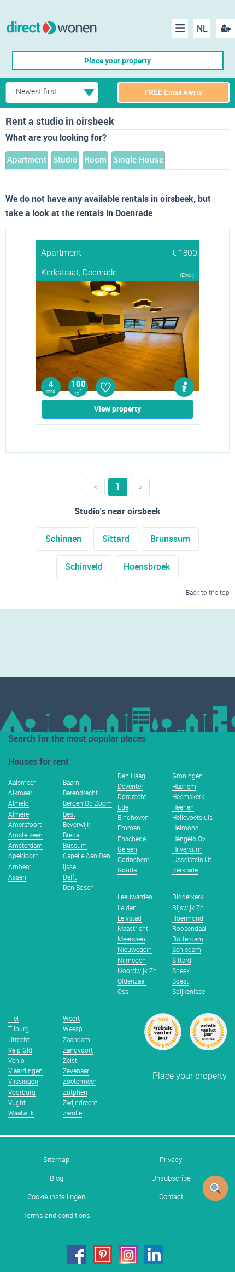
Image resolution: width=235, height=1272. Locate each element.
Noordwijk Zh (137, 970)
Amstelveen (25, 834)
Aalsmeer (22, 782)
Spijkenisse (188, 991)
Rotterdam (187, 938)
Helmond (185, 827)
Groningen (187, 775)
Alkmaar (20, 792)
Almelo (18, 803)
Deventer (130, 786)
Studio (65, 159)
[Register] (225, 28)
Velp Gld (20, 1049)
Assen (17, 876)
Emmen (129, 827)
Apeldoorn (23, 855)
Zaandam (76, 1039)
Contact (171, 1196)
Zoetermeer (79, 1081)
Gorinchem (134, 859)
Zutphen (75, 1092)
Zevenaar (76, 1070)
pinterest (102, 1254)
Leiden (127, 907)
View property (117, 408)
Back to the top (208, 592)
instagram (128, 1254)
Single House (138, 159)
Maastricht (133, 928)
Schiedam (186, 949)
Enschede (132, 838)
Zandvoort (78, 1049)
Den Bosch (78, 887)
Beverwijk (76, 824)
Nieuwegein (135, 949)
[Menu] (180, 28)
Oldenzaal (132, 980)
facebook (76, 1254)
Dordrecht (132, 796)
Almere (18, 814)
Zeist (70, 1060)
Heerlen (183, 806)
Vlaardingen (25, 1070)
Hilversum (187, 849)
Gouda (127, 869)
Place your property (117, 60)
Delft (70, 876)
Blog (56, 1178)
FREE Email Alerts (173, 92)
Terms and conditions (56, 1215)
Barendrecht (80, 792)
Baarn (71, 782)
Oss (123, 991)
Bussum (75, 845)
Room (95, 159)
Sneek (181, 970)
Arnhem (20, 866)
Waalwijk (21, 1112)
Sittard (116, 539)
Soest (180, 980)
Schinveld (84, 566)
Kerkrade (185, 869)
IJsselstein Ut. (192, 859)
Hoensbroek (147, 566)
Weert (71, 1018)
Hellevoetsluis (192, 817)
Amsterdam (25, 845)
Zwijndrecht (80, 1102)
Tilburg (18, 1028)
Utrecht (19, 1039)
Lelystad (130, 917)
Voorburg (22, 1092)
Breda (71, 834)
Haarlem (184, 786)
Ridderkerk (187, 896)
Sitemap (56, 1159)
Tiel (13, 1018)
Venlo (16, 1060)
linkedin (153, 1254)
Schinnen (63, 539)
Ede (123, 806)
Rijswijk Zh (188, 907)
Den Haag (131, 775)
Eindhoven (133, 817)
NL (202, 28)
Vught (17, 1102)
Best (69, 814)
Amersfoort (25, 824)
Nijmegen (132, 960)
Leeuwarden (135, 896)
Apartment (26, 159)
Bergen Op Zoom (87, 803)
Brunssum (170, 539)
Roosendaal (189, 928)
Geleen (127, 849)
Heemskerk (188, 796)
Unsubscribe (171, 1178)
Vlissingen (23, 1081)
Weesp (73, 1028)
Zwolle (72, 1112)
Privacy (171, 1159)
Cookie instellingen (56, 1196)
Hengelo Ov (188, 838)
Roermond (187, 917)
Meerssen (131, 938)
